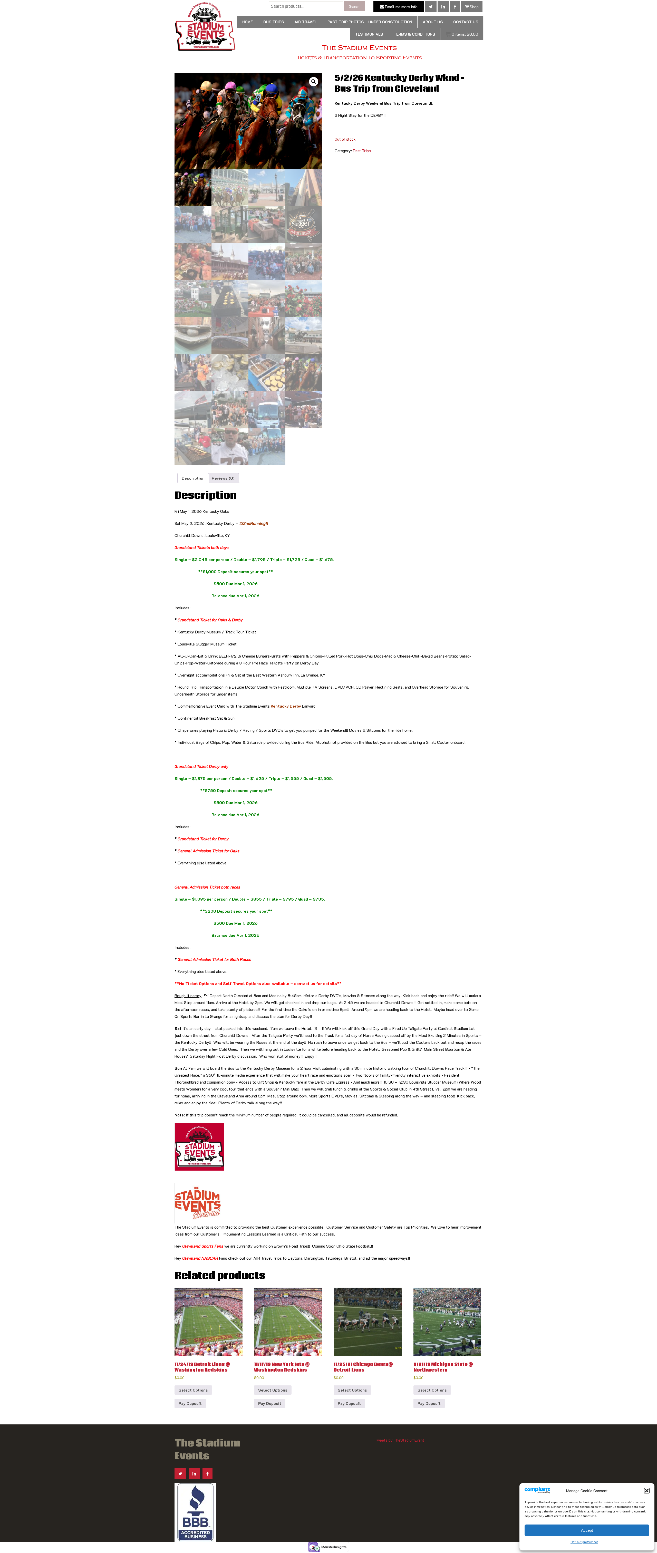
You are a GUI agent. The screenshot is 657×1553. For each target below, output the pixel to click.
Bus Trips (273, 21)
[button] (646, 1490)
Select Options (193, 1390)
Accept (587, 1530)
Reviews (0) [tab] (223, 478)
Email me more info (401, 6)
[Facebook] (455, 6)
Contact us (465, 21)
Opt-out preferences (584, 1542)
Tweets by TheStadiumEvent (399, 1440)
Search (354, 6)
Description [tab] (193, 478)
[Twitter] (431, 6)
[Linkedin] (443, 6)
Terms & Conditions (414, 34)
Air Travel (305, 21)
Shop (474, 6)
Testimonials (369, 34)
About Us (433, 21)
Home (247, 21)
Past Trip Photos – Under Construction (369, 21)
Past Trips (362, 150)
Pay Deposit (190, 1403)
